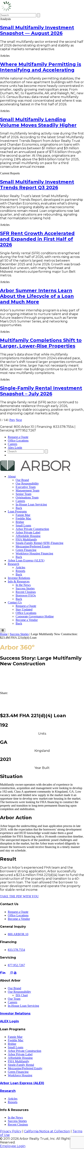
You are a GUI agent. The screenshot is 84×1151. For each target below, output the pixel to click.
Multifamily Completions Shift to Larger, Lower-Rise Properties (41, 343)
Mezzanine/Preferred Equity (33, 546)
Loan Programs (17, 511)
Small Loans (23, 525)
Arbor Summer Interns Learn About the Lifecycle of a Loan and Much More (37, 296)
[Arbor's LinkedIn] (4, 972)
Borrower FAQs (26, 595)
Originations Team (27, 497)
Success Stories (25, 588)
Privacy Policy (10, 1131)
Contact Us (15, 602)
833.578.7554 (16, 949)
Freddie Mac (23, 518)
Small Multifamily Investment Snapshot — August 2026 (37, 30)
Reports (20, 571)
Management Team (27, 490)
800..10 (18, 934)
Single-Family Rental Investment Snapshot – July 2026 (41, 390)
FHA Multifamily (26, 539)
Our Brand (22, 480)
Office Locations (18, 440)
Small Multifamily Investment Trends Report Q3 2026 (37, 184)
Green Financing (26, 550)
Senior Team (23, 494)
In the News (23, 585)
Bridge (20, 522)
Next (19, 420)
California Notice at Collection (47, 1131)
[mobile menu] (2, 630)
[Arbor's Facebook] (1, 972)
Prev (12, 420)
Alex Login (15, 447)
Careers (12, 444)
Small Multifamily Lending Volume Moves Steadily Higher (38, 122)
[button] (42, 696)
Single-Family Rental (21, 1064)
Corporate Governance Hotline (35, 616)
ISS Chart (22, 995)
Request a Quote (18, 437)
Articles (20, 567)
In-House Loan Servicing (31, 504)
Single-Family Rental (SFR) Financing (39, 543)
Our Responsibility (27, 483)
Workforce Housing (20, 1075)
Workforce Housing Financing (34, 553)
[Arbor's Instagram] (11, 972)
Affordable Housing (28, 536)
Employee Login (12, 1146)
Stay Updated (24, 609)
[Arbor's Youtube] (15, 972)
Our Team (14, 998)
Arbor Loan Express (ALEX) (26, 560)
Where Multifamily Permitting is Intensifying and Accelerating (40, 67)
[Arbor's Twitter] (8, 972)
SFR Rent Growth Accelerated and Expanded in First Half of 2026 (37, 239)
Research (13, 564)
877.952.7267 (16, 965)
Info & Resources (18, 581)
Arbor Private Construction (32, 529)
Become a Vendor (27, 620)
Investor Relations (19, 578)
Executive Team (26, 487)
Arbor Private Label (28, 532)
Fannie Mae (23, 515)
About (12, 476)
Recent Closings (26, 592)
